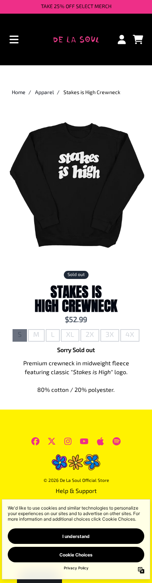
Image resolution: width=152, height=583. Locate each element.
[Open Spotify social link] (116, 441)
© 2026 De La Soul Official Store (76, 481)
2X (90, 335)
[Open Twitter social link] (52, 441)
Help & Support (76, 491)
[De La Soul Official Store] (76, 40)
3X (110, 335)
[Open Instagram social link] (68, 441)
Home (18, 93)
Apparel (44, 93)
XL (70, 335)
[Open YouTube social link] (84, 441)
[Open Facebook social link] (35, 441)
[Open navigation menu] (14, 39)
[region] (76, 7)
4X (129, 335)
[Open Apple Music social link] (100, 441)
